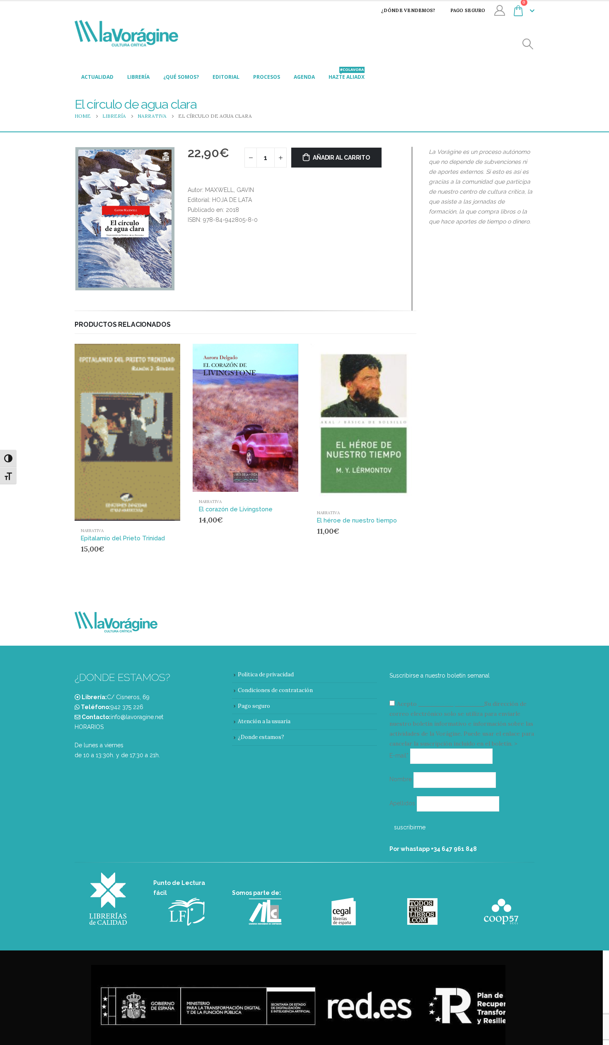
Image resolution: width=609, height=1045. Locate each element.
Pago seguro (468, 10)
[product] (127, 432)
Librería (138, 76)
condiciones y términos (450, 703)
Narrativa (92, 530)
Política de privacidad (266, 674)
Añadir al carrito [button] (158, 357)
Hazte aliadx (347, 74)
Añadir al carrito (341, 157)
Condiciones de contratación (275, 690)
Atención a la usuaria (264, 721)
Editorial (226, 76)
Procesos (266, 76)
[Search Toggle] (528, 44)
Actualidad (97, 76)
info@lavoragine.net (137, 717)
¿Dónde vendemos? (408, 10)
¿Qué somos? (181, 76)
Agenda (304, 76)
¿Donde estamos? (261, 737)
